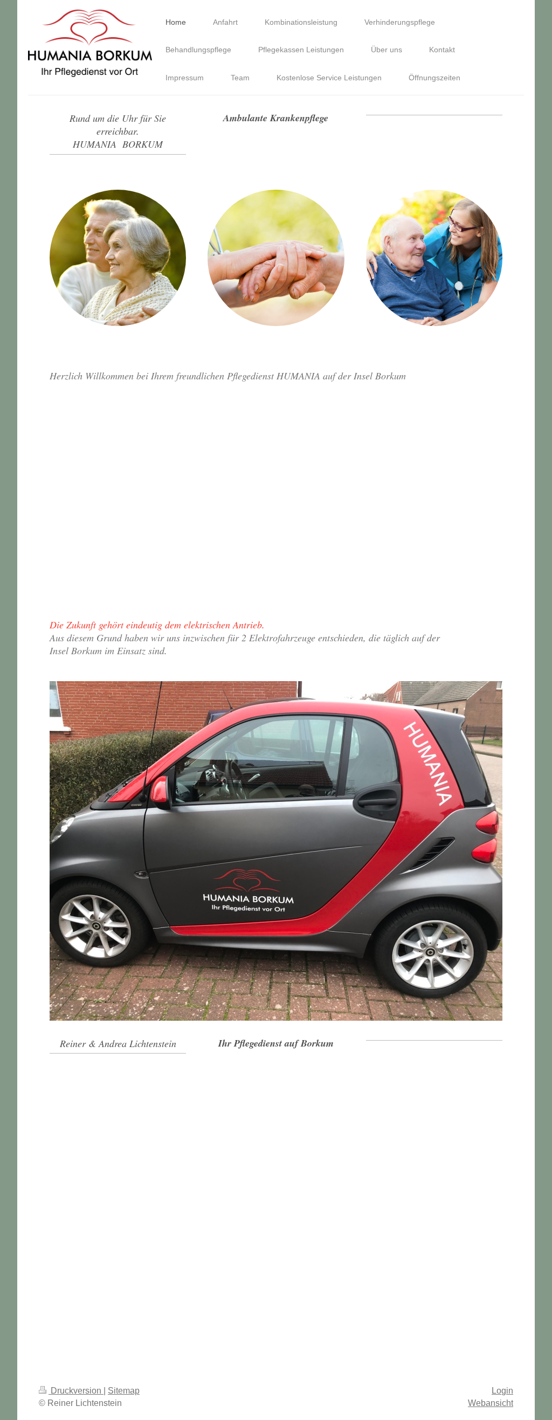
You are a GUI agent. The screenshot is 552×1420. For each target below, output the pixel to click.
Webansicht (490, 1403)
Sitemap (124, 1390)
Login (502, 1390)
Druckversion (76, 1390)
